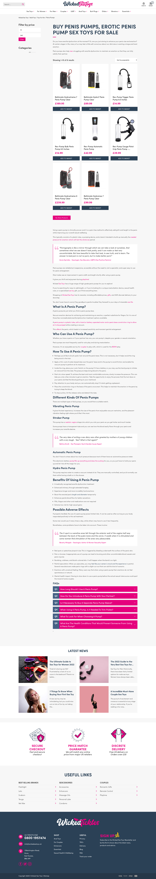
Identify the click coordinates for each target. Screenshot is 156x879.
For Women (41, 11)
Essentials (125, 11)
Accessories (64, 787)
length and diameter (79, 494)
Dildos (104, 11)
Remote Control (106, 791)
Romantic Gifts (106, 787)
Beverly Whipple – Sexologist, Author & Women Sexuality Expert (82, 542)
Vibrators (114, 11)
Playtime (103, 795)
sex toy (71, 290)
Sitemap (46, 876)
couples (83, 347)
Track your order (86, 856)
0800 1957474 (35, 837)
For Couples (58, 842)
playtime (85, 279)
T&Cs (81, 842)
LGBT (72, 11)
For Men (53, 11)
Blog (81, 849)
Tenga (21, 799)
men (71, 51)
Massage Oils (64, 795)
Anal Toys (82, 11)
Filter (22, 39)
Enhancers (63, 791)
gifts (109, 295)
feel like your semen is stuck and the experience (108, 564)
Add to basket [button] (66, 109)
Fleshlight (22, 787)
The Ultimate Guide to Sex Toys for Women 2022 (62, 663)
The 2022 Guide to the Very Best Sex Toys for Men (121, 664)
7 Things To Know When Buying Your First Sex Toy (62, 693)
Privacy (82, 838)
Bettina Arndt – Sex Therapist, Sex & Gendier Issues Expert (80, 444)
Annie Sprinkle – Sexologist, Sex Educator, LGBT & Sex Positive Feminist (85, 260)
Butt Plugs (94, 11)
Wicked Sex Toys (68, 295)
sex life (130, 302)
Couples (63, 11)
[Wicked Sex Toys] (78, 4)
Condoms (63, 803)
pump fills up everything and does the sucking (87, 461)
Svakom (22, 795)
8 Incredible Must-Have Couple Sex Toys (122, 693)
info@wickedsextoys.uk (32, 844)
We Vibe (22, 803)
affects (58, 329)
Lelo (20, 791)
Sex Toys (30, 11)
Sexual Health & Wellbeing (63, 853)
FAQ (81, 853)
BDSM (114, 347)
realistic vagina (71, 422)
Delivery (83, 846)
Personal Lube (65, 799)
